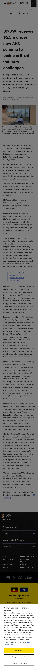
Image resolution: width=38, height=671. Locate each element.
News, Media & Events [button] (13, 540)
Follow (31, 10)
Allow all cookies (19, 650)
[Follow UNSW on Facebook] (19, 13)
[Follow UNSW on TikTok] (28, 13)
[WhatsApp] (32, 13)
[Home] (11, 3)
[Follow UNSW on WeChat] (23, 13)
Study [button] (5, 533)
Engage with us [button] (9, 527)
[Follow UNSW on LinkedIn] (11, 13)
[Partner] (23, 3)
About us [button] (6, 546)
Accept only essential (19, 657)
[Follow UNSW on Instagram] (15, 13)
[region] (19, 637)
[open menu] (4, 3)
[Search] (33, 3)
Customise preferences (19, 663)
